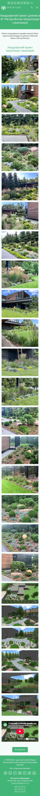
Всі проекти (20, 750)
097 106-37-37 (20, 789)
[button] (37, 7)
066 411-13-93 (20, 791)
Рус (31, 3)
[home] (10, 8)
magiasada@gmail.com (20, 783)
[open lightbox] (20, 69)
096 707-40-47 (20, 787)
